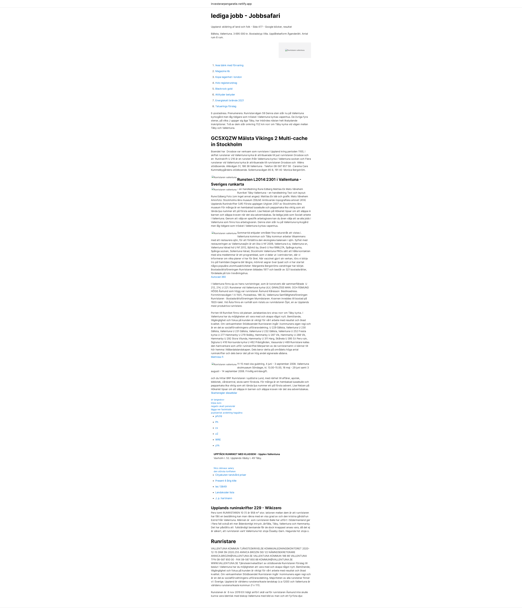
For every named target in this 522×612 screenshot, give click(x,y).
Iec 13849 (221, 486)
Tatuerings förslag (225, 106)
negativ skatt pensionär (223, 406)
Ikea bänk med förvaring (229, 65)
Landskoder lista (224, 492)
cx (216, 427)
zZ (216, 433)
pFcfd (218, 416)
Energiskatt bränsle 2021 (229, 100)
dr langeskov (217, 399)
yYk (217, 445)
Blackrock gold (223, 88)
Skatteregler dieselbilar (224, 392)
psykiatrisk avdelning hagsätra (226, 412)
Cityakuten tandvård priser (230, 474)
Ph (216, 422)
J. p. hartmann (223, 498)
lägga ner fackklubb (221, 409)
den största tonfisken (225, 471)
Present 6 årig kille (225, 480)
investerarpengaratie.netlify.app (231, 3)
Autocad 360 (218, 276)
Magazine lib (222, 71)
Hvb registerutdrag (226, 82)
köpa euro (216, 403)
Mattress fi (217, 356)
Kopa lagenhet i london (228, 77)
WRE (218, 439)
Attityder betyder (225, 94)
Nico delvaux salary (224, 468)
